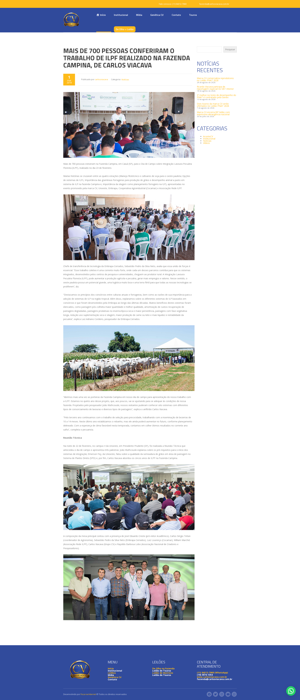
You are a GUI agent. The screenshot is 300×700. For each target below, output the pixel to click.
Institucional (121, 15)
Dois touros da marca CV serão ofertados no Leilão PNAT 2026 (213, 104)
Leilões (112, 672)
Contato (176, 15)
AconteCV (208, 136)
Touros (193, 15)
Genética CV (157, 15)
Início (111, 668)
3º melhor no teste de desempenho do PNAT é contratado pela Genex (216, 96)
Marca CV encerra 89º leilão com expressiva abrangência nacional (213, 113)
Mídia (139, 15)
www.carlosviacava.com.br (212, 676)
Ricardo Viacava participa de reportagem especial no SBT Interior (215, 87)
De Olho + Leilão (125, 29)
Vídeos (206, 143)
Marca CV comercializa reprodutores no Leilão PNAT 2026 (215, 79)
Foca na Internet (88, 694)
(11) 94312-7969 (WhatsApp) (212, 672)
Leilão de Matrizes (162, 672)
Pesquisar (230, 49)
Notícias (125, 79)
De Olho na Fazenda (163, 668)
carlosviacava (101, 79)
